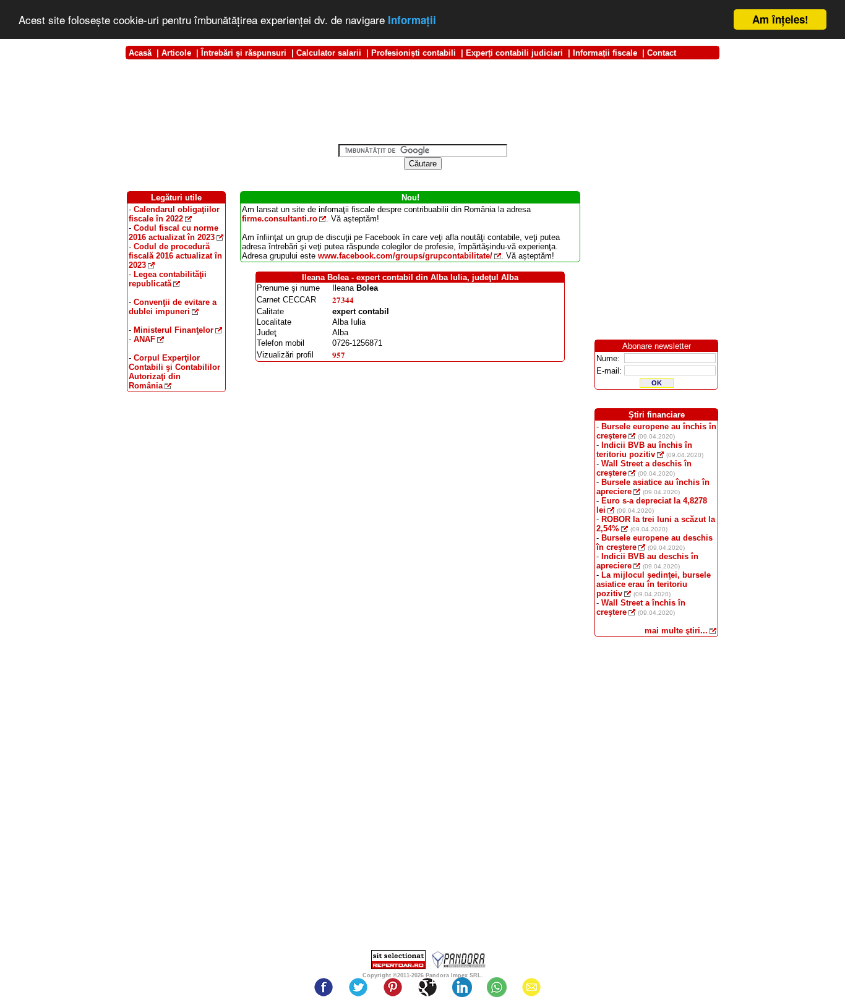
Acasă (140, 53)
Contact (661, 53)
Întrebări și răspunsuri (243, 53)
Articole (176, 53)
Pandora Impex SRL (453, 975)
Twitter (358, 987)
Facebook (323, 987)
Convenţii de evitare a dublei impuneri (173, 307)
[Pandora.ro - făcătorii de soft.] (459, 966)
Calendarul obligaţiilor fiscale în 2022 (174, 214)
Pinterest (393, 987)
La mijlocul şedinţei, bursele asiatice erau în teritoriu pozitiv (653, 584)
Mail (531, 987)
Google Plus (427, 987)
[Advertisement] (422, 64)
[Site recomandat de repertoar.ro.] (398, 966)
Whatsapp (497, 987)
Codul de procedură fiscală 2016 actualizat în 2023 (175, 256)
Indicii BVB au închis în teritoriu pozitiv (644, 449)
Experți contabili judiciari (514, 53)
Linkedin (462, 987)
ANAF (144, 339)
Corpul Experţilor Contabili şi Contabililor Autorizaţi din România (174, 371)
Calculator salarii (328, 53)
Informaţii (412, 20)
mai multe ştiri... (676, 630)
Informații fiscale (605, 53)
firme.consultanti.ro (279, 218)
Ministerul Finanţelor (173, 330)
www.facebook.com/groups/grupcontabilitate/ (405, 255)
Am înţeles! (780, 19)
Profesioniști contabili (413, 53)
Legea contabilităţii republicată (168, 279)
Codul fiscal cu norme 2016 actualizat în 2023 (173, 232)
